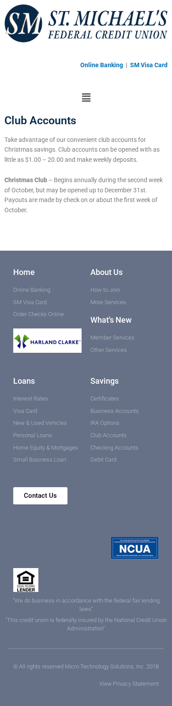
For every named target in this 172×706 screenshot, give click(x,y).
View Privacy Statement (129, 683)
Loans (24, 380)
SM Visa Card (149, 65)
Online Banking (102, 65)
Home (24, 272)
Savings (104, 380)
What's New (110, 319)
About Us (106, 272)
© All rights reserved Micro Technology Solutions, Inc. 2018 (86, 666)
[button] (86, 97)
